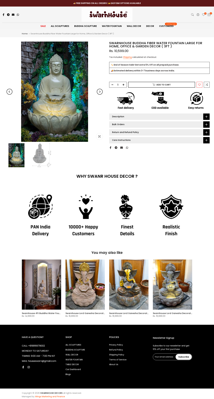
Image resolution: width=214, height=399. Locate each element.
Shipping (127, 57)
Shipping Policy (116, 354)
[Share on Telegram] (8, 14)
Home (25, 34)
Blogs (68, 374)
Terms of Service (118, 359)
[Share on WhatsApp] (18, 14)
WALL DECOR (134, 26)
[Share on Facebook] (3, 14)
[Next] (100, 92)
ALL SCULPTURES (60, 26)
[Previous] (9, 92)
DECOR (150, 26)
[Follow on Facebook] (23, 367)
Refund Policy (116, 349)
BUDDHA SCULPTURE (85, 26)
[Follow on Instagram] (28, 367)
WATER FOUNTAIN (112, 26)
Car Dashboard (73, 369)
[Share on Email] (13, 14)
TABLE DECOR (72, 364)
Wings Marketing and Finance (50, 396)
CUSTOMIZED (167, 26)
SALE (43, 26)
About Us (113, 364)
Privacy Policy (116, 344)
